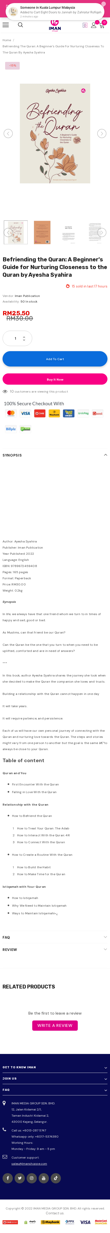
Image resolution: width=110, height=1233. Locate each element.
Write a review (55, 1025)
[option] (55, 133)
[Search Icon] (20, 25)
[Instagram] (32, 1178)
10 (12, 391)
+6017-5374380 (47, 1137)
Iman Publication (27, 296)
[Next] (101, 133)
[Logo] (55, 25)
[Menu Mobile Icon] (6, 25)
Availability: (11, 301)
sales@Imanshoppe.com (29, 1164)
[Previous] (8, 133)
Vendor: (8, 296)
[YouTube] (44, 1178)
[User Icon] (93, 25)
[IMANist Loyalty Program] (85, 25)
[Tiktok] (56, 1178)
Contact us (55, 1213)
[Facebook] (8, 1178)
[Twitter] (20, 1178)
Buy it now (55, 379)
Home (7, 40)
